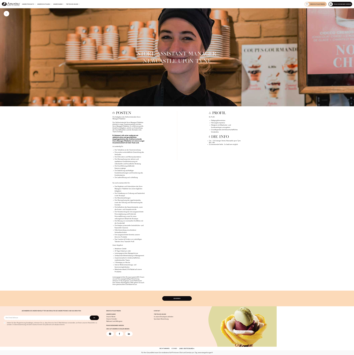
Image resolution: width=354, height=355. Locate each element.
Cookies (174, 348)
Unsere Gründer (111, 319)
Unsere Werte (110, 317)
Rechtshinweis (165, 348)
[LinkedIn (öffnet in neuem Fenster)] (129, 333)
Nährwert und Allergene (114, 321)
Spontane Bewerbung (161, 319)
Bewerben (177, 298)
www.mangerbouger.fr (205, 352)
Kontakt (157, 311)
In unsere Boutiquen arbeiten (163, 317)
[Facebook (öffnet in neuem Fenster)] (119, 333)
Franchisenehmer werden (115, 325)
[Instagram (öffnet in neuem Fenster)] (110, 333)
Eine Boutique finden (113, 311)
